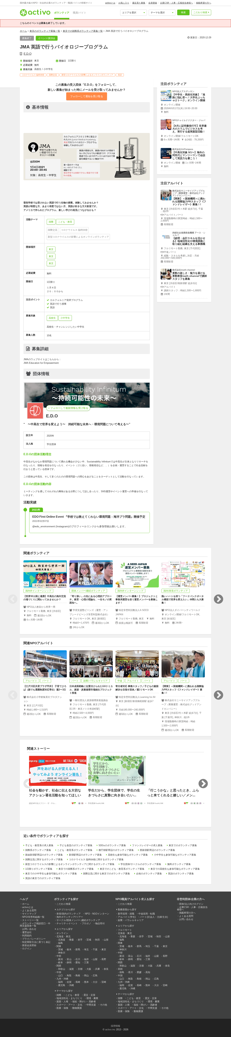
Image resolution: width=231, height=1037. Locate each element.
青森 (71, 939)
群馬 (77, 949)
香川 (130, 972)
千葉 (95, 949)
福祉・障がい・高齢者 (84, 1001)
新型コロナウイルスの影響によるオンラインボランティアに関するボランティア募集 (69, 864)
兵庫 (97, 969)
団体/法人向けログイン (191, 904)
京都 (80, 969)
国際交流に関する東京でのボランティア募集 (106, 873)
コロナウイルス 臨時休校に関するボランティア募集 (96, 859)
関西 (58, 965)
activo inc (110, 1029)
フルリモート (125, 930)
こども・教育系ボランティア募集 (74, 850)
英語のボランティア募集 (181, 873)
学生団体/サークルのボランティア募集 (141, 864)
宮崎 (103, 982)
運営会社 (27, 932)
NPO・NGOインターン (97, 913)
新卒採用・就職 (126, 913)
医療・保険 (62, 1008)
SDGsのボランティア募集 (112, 845)
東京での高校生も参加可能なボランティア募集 (175, 869)
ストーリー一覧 (30, 920)
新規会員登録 (29, 945)
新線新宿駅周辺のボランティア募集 (44, 854)
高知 (147, 972)
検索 (183, 12)
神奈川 (61, 952)
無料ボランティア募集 (179, 864)
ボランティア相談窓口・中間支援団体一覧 (35, 924)
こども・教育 (72, 995)
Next (218, 599)
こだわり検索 (200, 12)
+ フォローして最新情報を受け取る (68, 408)
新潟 (60, 959)
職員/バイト (79, 12)
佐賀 (69, 982)
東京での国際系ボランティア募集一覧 (83, 31)
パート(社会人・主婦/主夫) (154, 917)
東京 (51, 249)
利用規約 (27, 935)
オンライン (62, 933)
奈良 (106, 969)
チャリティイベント (67, 923)
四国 (120, 969)
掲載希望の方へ (203, 3)
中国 (58, 972)
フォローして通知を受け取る (86, 96)
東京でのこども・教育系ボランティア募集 (122, 869)
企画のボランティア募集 (149, 873)
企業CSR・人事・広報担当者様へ (176, 3)
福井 (86, 959)
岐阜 (60, 962)
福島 (60, 943)
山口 (60, 975)
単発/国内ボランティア (68, 913)
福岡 (60, 982)
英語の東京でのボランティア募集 (42, 878)
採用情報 (115, 1026)
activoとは (110, 3)
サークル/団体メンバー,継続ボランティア (78, 920)
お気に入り (123, 3)
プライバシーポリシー (34, 938)
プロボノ (86, 923)
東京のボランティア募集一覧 (45, 31)
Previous (12, 599)
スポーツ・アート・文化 (69, 1004)
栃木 (69, 949)
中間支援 (91, 1004)
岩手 (80, 939)
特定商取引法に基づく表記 (36, 942)
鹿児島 (61, 985)
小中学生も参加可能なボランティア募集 (175, 854)
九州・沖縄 (62, 978)
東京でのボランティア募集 (183, 845)
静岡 (69, 962)
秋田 (97, 939)
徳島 (121, 972)
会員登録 (152, 3)
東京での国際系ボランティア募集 (76, 869)
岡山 (86, 975)
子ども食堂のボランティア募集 (76, 845)
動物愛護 (77, 1008)
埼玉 (86, 949)
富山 (69, 959)
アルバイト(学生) (127, 917)
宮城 (88, 939)
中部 (58, 956)
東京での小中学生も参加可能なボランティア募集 (51, 873)
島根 (77, 975)
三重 (86, 962)
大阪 (88, 969)
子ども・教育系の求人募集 (39, 845)
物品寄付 (100, 923)
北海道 (61, 939)
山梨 (95, 959)
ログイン (27, 948)
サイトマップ (29, 913)
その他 (103, 1004)
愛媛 (139, 972)
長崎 (77, 982)
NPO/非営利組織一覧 (33, 917)
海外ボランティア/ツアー (69, 917)
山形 (106, 939)
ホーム (23, 31)
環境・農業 (92, 998)
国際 (58, 995)
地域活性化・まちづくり (69, 998)
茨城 (60, 949)
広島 (95, 975)
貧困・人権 (62, 1001)
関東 (58, 946)
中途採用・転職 (146, 913)
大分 (95, 982)
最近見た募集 (138, 3)
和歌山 (61, 969)
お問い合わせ (29, 929)
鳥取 (69, 975)
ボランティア (61, 12)
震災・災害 (89, 995)
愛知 (77, 962)
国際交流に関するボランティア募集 (44, 859)
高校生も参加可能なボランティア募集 (128, 854)
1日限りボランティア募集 (38, 869)
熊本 (86, 982)
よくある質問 (29, 910)
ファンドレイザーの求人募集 (147, 845)
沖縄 (71, 985)
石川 (77, 959)
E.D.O (27, 53)
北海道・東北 (63, 936)
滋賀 (71, 969)
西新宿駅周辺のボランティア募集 (157, 850)
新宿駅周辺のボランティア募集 (85, 854)
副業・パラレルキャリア (131, 920)
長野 (103, 959)
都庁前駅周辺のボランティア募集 (116, 850)
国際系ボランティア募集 (38, 850)
